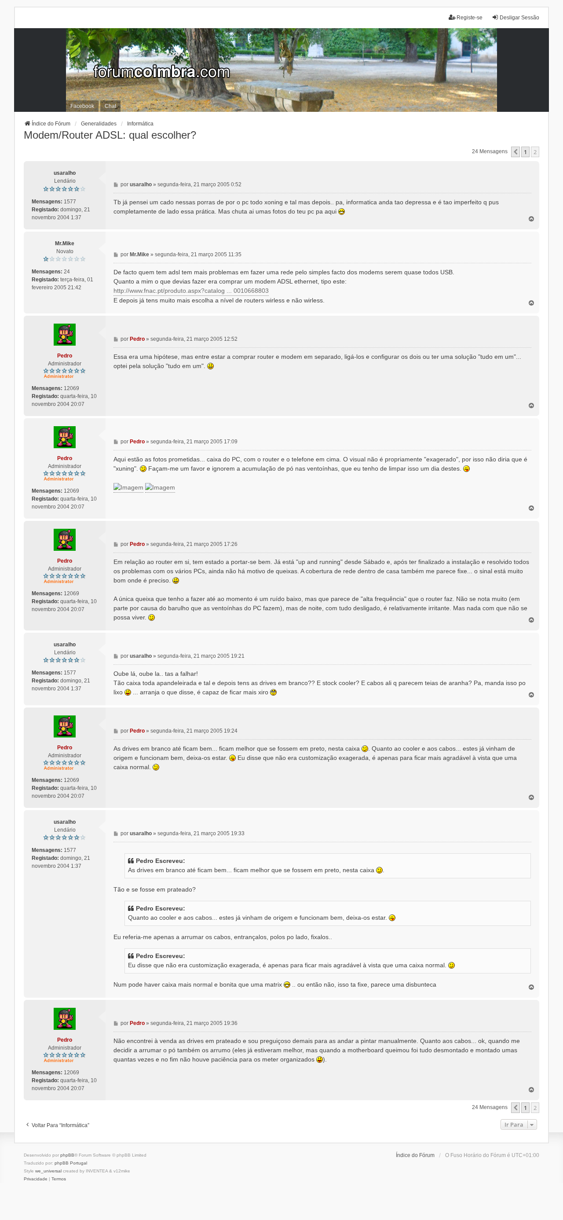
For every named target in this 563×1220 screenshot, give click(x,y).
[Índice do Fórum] (281, 70)
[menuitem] (36, 1179)
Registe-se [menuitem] (470, 18)
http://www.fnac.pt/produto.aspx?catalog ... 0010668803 (191, 290)
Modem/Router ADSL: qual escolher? (110, 135)
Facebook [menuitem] (82, 106)
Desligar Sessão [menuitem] (519, 18)
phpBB (67, 1155)
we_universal (48, 1170)
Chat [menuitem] (110, 106)
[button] (515, 152)
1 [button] (525, 152)
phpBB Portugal (71, 1163)
